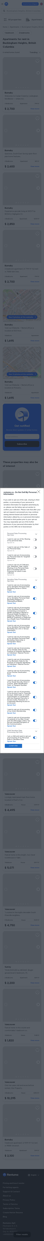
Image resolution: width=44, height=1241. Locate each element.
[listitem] (22, 534)
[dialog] (22, 620)
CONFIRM (13, 746)
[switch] (35, 539)
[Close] (39, 492)
